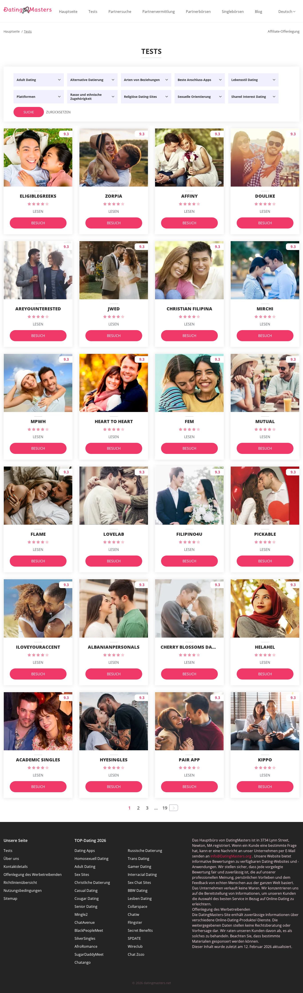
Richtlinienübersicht (20, 882)
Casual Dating (86, 890)
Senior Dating (86, 906)
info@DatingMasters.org (231, 856)
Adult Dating (26, 80)
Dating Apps (85, 850)
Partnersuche (119, 11)
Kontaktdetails (16, 866)
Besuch (38, 223)
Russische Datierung (145, 850)
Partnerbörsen (198, 11)
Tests (93, 11)
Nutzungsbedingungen (23, 890)
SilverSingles (85, 938)
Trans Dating (138, 858)
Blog (258, 11)
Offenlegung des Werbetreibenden (33, 874)
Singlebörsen (233, 11)
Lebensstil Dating (244, 80)
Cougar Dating (87, 898)
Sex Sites (82, 874)
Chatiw (133, 914)
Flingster (135, 922)
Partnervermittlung (158, 11)
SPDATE (134, 938)
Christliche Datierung (92, 882)
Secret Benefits (140, 930)
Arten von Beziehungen (142, 80)
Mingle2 (81, 914)
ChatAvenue (85, 922)
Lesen (38, 211)
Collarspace (137, 906)
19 (164, 808)
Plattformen (26, 97)
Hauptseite (68, 11)
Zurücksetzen (55, 112)
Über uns (11, 858)
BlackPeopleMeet (89, 930)
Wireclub (135, 946)
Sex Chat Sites (139, 882)
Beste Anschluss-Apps (194, 80)
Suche (29, 112)
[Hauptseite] (28, 10)
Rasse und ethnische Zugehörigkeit (86, 96)
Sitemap (10, 898)
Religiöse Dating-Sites (140, 97)
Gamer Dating (139, 866)
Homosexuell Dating (91, 858)
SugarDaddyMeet (89, 954)
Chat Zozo (136, 954)
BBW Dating (138, 890)
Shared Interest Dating (248, 97)
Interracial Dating (142, 874)
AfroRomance (86, 946)
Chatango (83, 962)
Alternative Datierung (86, 80)
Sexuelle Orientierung (194, 97)
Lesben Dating (140, 898)
